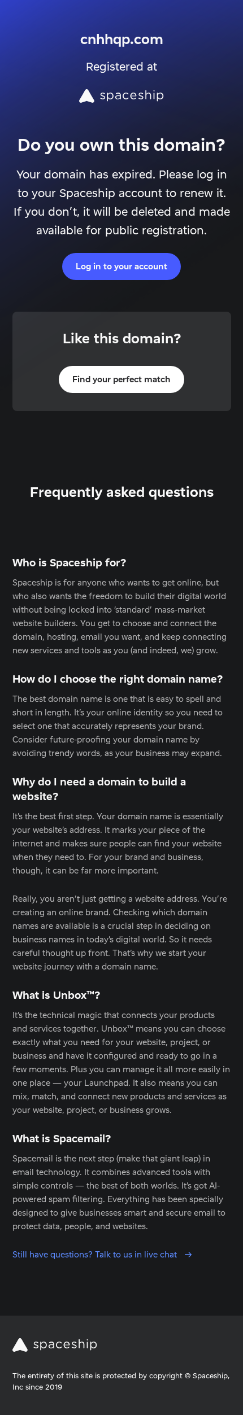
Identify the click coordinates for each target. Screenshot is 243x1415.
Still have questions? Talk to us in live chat (95, 1254)
